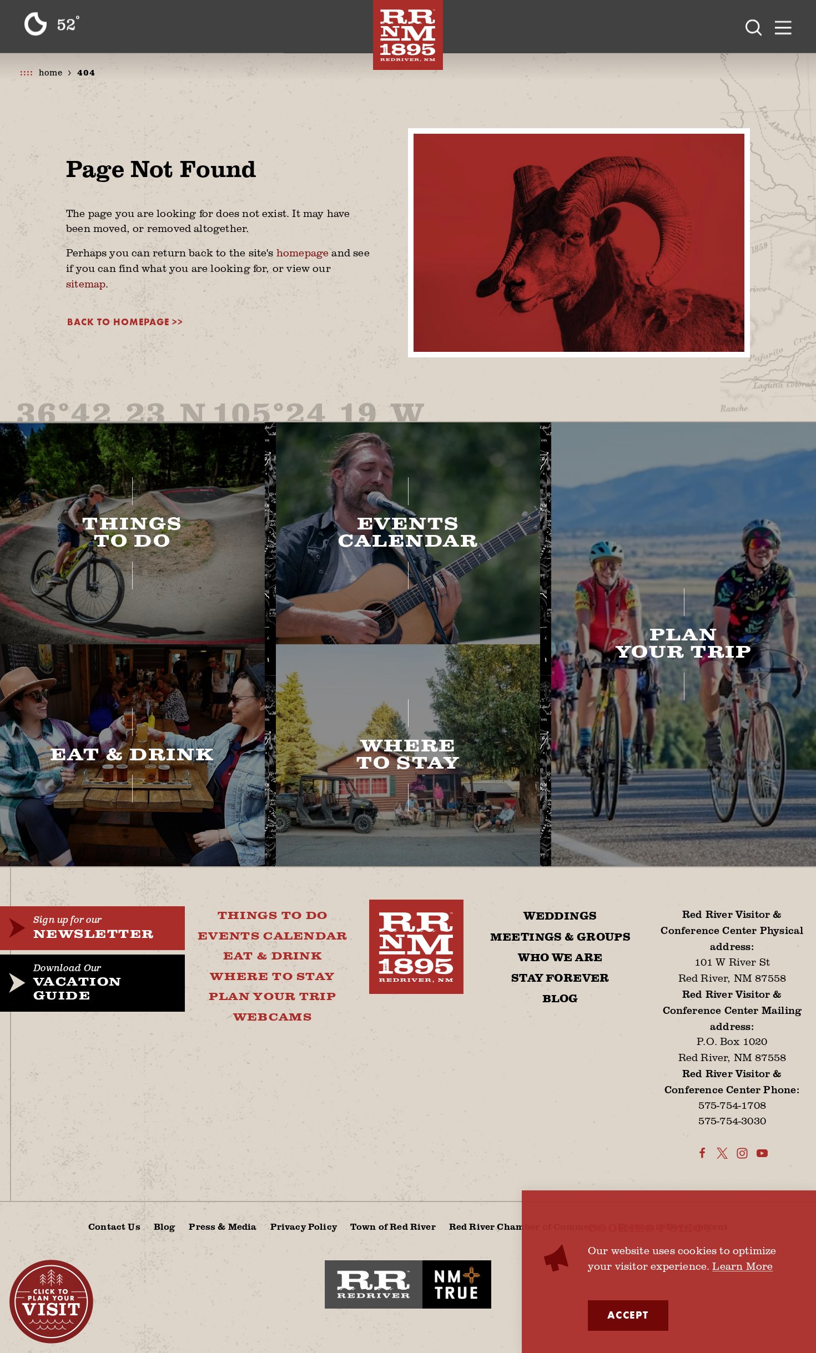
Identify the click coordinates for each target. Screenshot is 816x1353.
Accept (628, 1315)
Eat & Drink (272, 956)
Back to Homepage (118, 322)
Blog (560, 999)
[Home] (408, 35)
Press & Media (222, 1226)
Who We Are (560, 958)
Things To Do (273, 916)
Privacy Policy (303, 1226)
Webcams (272, 1017)
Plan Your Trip (272, 997)
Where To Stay (272, 977)
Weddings (560, 916)
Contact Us (114, 1226)
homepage (302, 252)
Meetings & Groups (560, 938)
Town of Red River (393, 1226)
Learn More (742, 1266)
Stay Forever (560, 979)
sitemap (85, 283)
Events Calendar (272, 936)
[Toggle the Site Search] (754, 26)
